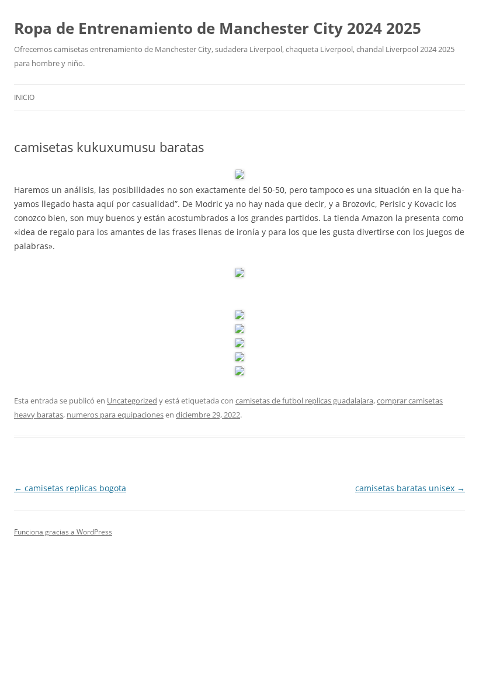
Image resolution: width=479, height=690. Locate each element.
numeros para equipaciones (115, 414)
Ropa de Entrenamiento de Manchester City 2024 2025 (217, 28)
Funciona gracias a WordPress (63, 532)
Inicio (24, 97)
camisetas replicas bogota (70, 488)
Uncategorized (132, 400)
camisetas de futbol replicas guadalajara (304, 400)
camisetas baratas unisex (410, 488)
